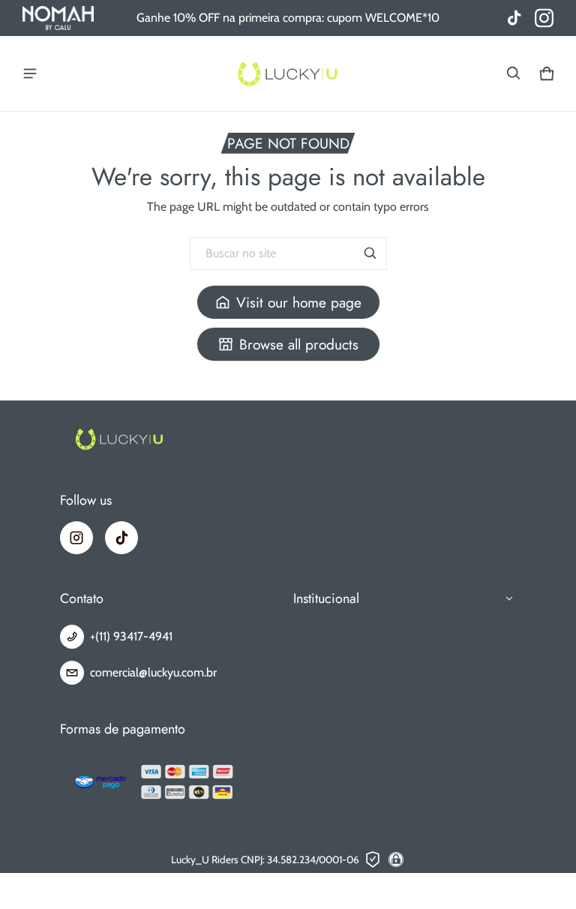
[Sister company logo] (58, 18)
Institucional (326, 598)
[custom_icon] (544, 18)
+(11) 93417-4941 (131, 636)
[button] (513, 73)
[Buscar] (370, 253)
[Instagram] (76, 537)
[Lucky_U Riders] (288, 73)
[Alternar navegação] (30, 73)
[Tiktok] (121, 537)
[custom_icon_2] (514, 18)
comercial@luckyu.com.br (153, 672)
